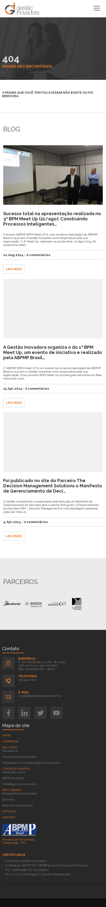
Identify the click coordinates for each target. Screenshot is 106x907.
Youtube (56, 713)
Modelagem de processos (19, 784)
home (6, 735)
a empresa (10, 741)
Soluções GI (10, 751)
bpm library (11, 790)
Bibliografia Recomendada (19, 793)
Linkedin (24, 713)
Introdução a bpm (13, 772)
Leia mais (14, 269)
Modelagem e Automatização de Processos (31, 762)
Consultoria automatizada (19, 757)
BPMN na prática (13, 778)
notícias (8, 811)
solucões (9, 747)
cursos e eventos (16, 768)
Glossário (8, 799)
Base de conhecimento (17, 805)
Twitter (40, 713)
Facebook (8, 713)
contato (8, 817)
